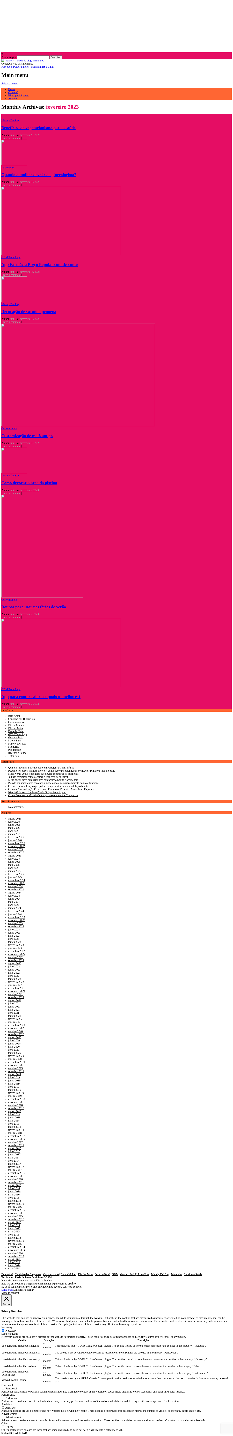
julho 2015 (14, 1225)
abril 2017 (13, 1160)
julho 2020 (14, 1040)
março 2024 (14, 907)
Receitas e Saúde (17, 752)
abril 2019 (13, 1086)
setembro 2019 (16, 1071)
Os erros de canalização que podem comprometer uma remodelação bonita (48, 786)
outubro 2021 (15, 994)
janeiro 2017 (15, 1169)
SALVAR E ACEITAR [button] (14, 1433)
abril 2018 (13, 1123)
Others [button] (5, 1423)
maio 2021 (14, 1009)
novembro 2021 (16, 991)
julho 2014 (14, 1262)
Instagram (36, 66)
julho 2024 (14, 895)
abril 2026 (13, 830)
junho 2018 (14, 1117)
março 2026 (14, 834)
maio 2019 (14, 1083)
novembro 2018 (16, 1102)
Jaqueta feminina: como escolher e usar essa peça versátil (38, 776)
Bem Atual (14, 715)
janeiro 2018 (15, 1132)
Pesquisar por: (9, 57)
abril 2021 (13, 1012)
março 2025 (14, 871)
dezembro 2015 (16, 1209)
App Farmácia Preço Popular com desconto (39, 264)
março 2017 (14, 1163)
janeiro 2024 (15, 914)
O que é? (13, 92)
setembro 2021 (16, 997)
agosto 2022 (14, 963)
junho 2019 (14, 1080)
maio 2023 (14, 935)
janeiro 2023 (15, 948)
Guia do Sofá (15, 737)
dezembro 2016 (16, 1173)
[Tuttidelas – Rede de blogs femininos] (22, 60)
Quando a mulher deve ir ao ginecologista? (38, 174)
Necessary (11, 1330)
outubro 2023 (15, 923)
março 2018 (14, 1126)
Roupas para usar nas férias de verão (33, 607)
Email (51, 66)
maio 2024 (14, 901)
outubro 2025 (15, 849)
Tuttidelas (13, 755)
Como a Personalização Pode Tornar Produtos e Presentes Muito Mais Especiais (51, 789)
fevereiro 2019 (16, 1092)
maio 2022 (14, 972)
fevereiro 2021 (16, 1018)
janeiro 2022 (15, 985)
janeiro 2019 (15, 1095)
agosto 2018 (14, 1111)
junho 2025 (14, 861)
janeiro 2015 (15, 1243)
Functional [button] (7, 1385)
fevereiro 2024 (16, 911)
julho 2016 (14, 1188)
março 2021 (14, 1015)
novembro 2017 (16, 1139)
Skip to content (9, 83)
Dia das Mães (15, 728)
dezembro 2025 (16, 843)
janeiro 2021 (15, 1022)
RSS (44, 66)
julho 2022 (14, 966)
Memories (13, 746)
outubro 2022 (15, 957)
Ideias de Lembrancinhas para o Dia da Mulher (26, 1280)
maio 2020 (14, 1046)
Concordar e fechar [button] (23, 1289)
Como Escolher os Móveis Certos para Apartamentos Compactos (43, 795)
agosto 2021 (14, 1000)
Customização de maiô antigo (27, 435)
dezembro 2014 (16, 1246)
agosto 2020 (14, 1037)
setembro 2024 (16, 889)
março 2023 (14, 941)
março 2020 (14, 1052)
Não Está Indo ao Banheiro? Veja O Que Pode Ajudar (37, 792)
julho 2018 (14, 1114)
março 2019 (14, 1089)
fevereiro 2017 (16, 1166)
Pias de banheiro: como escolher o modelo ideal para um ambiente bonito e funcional (53, 783)
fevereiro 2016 (16, 1203)
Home (11, 89)
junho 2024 (14, 898)
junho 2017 (14, 1154)
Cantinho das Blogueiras (21, 718)
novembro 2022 (16, 954)
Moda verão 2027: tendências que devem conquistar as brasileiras (43, 773)
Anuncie (12, 98)
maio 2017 (14, 1157)
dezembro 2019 (16, 1062)
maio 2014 (14, 1268)
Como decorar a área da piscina (29, 483)
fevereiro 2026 (16, 837)
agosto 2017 (14, 1148)
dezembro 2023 (16, 917)
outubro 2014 (15, 1253)
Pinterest (25, 66)
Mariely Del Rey (10, 120)
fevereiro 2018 (16, 1129)
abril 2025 (13, 867)
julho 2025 (14, 858)
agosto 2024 (14, 892)
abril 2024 (13, 904)
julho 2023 (14, 929)
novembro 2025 (16, 846)
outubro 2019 (15, 1068)
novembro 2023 (16, 920)
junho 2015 (14, 1228)
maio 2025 (14, 864)
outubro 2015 (15, 1216)
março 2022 (14, 978)
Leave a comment (10, 138)
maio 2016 (14, 1194)
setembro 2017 (16, 1145)
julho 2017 (14, 1151)
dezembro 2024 (16, 880)
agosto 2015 (14, 1222)
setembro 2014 (16, 1256)
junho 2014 (14, 1265)
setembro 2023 (16, 926)
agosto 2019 (14, 1074)
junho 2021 (14, 1006)
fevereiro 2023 (16, 944)
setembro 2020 (16, 1034)
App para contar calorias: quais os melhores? (41, 696)
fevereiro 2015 (16, 1240)
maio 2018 (14, 1120)
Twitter (16, 66)
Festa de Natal (16, 731)
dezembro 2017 (16, 1136)
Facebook (6, 66)
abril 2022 (13, 975)
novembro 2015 (16, 1213)
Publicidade (14, 749)
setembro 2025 (16, 852)
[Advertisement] (116, 25)
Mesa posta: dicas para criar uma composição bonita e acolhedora (43, 779)
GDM (115, 1274)
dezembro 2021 (16, 988)
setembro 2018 (16, 1108)
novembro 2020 (16, 1028)
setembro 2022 (16, 960)
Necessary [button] (6, 1327)
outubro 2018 (15, 1105)
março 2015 (14, 1237)
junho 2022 (14, 969)
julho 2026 (14, 821)
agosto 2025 (14, 855)
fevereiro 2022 (16, 981)
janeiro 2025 (15, 877)
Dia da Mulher (16, 725)
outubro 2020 (15, 1031)
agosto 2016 (14, 1185)
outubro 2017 (15, 1142)
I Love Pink (7, 167)
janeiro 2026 (15, 840)
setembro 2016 (16, 1182)
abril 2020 (13, 1049)
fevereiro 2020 (16, 1055)
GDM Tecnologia (10, 257)
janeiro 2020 (15, 1058)
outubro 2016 (15, 1179)
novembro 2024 (16, 883)
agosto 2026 (14, 818)
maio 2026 (14, 827)
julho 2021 (14, 1003)
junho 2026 (14, 824)
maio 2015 (14, 1231)
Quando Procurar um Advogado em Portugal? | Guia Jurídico (41, 767)
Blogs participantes (18, 95)
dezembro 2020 (16, 1025)
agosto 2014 (14, 1259)
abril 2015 (13, 1234)
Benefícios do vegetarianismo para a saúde (38, 127)
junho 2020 (14, 1043)
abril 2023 (13, 938)
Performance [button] (8, 1394)
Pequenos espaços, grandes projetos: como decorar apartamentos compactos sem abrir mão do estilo (61, 770)
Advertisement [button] (9, 1413)
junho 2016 (14, 1191)
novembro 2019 (16, 1065)
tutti (12, 135)
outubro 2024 (15, 886)
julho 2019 (14, 1077)
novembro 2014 (16, 1250)
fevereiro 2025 (16, 874)
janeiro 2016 (15, 1206)
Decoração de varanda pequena (28, 311)
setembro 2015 (16, 1219)
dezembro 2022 (16, 951)
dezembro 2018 (16, 1099)
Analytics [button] (6, 1404)
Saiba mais (7, 1289)
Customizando (9, 428)
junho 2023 (14, 932)
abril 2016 (13, 1197)
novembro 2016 (16, 1176)
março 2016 (14, 1200)
